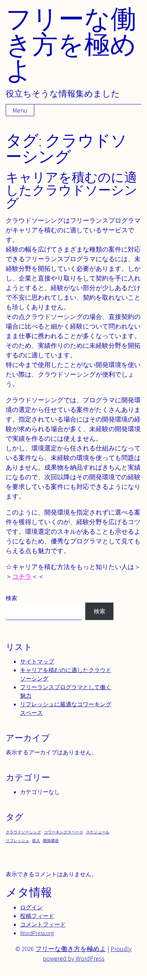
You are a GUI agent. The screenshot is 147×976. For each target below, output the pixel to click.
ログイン (31, 907)
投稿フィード (37, 916)
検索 (11, 598)
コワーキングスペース (63, 832)
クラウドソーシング (23, 832)
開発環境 (51, 840)
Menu (19, 110)
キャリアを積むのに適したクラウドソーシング (71, 190)
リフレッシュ (17, 840)
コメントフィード (43, 924)
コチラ (21, 576)
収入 (36, 840)
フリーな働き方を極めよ (71, 44)
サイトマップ (37, 661)
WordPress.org (37, 933)
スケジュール (98, 832)
